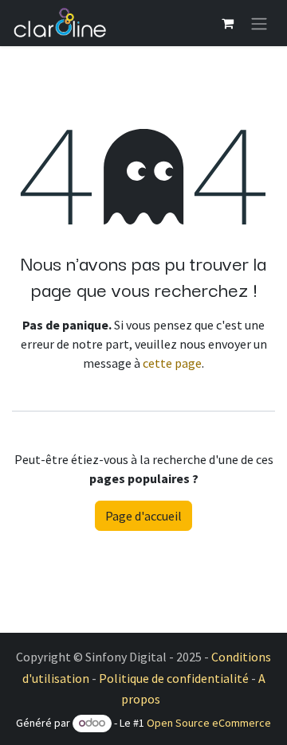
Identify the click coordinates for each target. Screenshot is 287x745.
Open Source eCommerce (209, 723)
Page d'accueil (143, 516)
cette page (172, 363)
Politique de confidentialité (174, 678)
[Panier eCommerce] (227, 23)
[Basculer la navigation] (259, 23)
